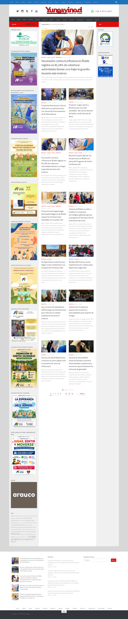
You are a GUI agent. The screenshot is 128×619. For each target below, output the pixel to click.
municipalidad (32, 531)
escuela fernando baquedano (24, 527)
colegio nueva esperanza (29, 522)
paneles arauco (23, 534)
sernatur (20, 537)
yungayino (16, 539)
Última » (82, 394)
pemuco (29, 534)
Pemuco (70, 2)
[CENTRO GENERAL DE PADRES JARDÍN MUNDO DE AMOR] (24, 475)
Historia (95, 2)
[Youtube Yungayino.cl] (32, 24)
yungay (32, 536)
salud (13, 537)
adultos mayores (15, 516)
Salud (48, 57)
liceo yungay (17, 531)
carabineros (15, 520)
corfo (36, 522)
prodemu (34, 534)
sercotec (16, 537)
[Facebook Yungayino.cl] (27, 24)
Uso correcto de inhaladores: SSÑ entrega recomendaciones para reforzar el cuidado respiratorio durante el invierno (53, 313)
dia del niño (27, 525)
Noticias (29, 2)
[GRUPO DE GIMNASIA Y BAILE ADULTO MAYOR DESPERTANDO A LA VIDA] (24, 133)
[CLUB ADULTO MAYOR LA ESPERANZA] (24, 427)
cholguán (27, 520)
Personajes (88, 2)
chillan (23, 520)
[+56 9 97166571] (35, 24)
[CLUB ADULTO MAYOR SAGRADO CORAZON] (24, 387)
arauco (26, 516)
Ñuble (13, 541)
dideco (30, 525)
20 (69, 394)
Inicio (11, 2)
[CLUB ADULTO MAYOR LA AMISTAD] (24, 176)
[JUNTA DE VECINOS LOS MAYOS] (24, 216)
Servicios (58, 57)
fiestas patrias (23, 529)
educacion (14, 527)
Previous (88, 26)
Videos (50, 2)
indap (12, 531)
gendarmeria (29, 529)
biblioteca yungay (14, 518)
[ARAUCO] (24, 507)
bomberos (21, 518)
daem (12, 525)
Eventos (36, 2)
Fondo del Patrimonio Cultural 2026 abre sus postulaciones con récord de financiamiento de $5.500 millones (32, 560)
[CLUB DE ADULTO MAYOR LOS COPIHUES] (24, 303)
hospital (33, 529)
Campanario (78, 2)
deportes (22, 525)
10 (66, 394)
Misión (17, 2)
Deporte (43, 2)
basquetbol (30, 516)
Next (92, 26)
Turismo (63, 2)
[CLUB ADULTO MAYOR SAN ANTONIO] (24, 341)
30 (72, 394)
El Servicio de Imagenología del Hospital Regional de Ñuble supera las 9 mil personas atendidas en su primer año (31, 596)
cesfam (20, 520)
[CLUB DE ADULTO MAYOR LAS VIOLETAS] (24, 259)
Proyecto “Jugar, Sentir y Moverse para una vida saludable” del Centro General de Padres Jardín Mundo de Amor (81, 111)
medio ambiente (25, 531)
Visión (23, 2)
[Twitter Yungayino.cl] (29, 24)
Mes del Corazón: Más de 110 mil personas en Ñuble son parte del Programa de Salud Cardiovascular (32, 587)
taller (23, 537)
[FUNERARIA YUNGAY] (24, 45)
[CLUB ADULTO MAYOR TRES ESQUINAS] (24, 85)
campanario (28, 518)
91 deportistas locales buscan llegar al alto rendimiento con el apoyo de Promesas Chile (53, 265)
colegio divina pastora (20, 522)
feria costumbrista (15, 529)
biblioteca (35, 516)
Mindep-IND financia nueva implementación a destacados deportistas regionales (81, 265)
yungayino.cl (28, 539)
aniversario (21, 516)
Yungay (57, 2)
